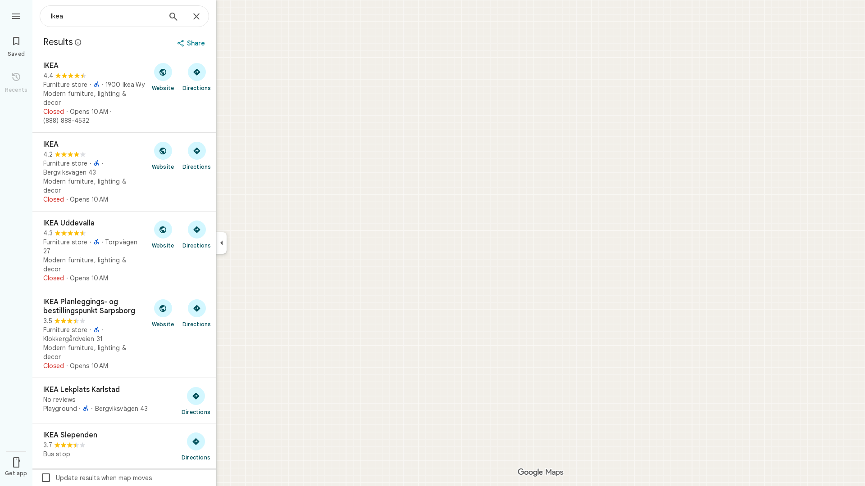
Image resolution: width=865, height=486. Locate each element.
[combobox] (106, 16)
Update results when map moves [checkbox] (96, 477)
